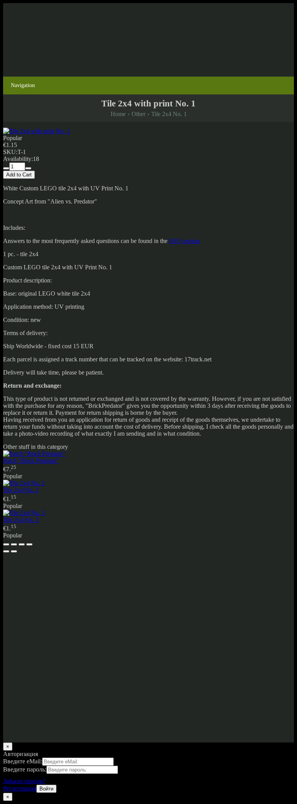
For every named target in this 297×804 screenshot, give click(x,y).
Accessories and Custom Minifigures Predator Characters (72, 575)
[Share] (14, 544)
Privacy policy (20, 615)
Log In (11, 67)
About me (69, 668)
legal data (66, 629)
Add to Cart (19, 175)
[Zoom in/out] (29, 544)
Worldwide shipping (28, 642)
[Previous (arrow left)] (6, 551)
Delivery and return (27, 629)
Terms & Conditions (107, 629)
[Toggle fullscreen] (22, 544)
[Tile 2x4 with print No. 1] (36, 131)
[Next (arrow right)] (14, 551)
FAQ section (184, 241)
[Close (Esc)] (6, 544)
